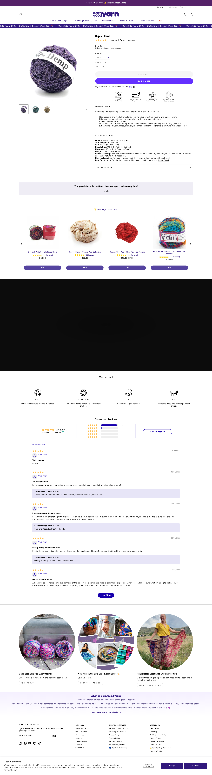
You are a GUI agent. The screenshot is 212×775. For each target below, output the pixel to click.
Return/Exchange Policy (118, 728)
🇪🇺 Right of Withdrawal (118, 748)
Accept (172, 765)
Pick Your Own (147, 20)
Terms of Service (115, 741)
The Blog (153, 732)
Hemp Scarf (163, 160)
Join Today (27, 683)
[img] (38, 451)
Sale (160, 20)
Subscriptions (108, 20)
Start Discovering (150, 685)
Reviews (78, 745)
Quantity (100, 62)
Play (107, 334)
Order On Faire (155, 745)
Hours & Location (82, 728)
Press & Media (81, 741)
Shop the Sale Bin (91, 683)
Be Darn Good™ (106, 167)
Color (99, 53)
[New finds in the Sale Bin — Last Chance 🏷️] (106, 642)
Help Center (154, 728)
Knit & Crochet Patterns (159, 735)
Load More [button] (106, 595)
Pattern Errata (155, 738)
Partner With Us (156, 751)
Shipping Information (117, 732)
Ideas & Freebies (128, 20)
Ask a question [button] (157, 431)
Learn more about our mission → (106, 712)
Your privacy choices (117, 745)
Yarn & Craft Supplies (60, 20)
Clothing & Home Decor (86, 20)
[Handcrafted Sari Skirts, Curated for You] (165, 642)
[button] (101, 40)
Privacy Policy (10, 770)
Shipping (98, 48)
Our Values (79, 735)
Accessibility (114, 735)
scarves (128, 126)
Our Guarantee (81, 732)
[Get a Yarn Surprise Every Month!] (47, 642)
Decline (195, 765)
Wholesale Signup (157, 741)
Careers (78, 738)
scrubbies (119, 126)
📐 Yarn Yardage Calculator (160, 748)
